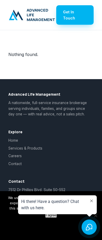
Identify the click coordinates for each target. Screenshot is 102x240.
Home (13, 140)
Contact (15, 164)
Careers (15, 156)
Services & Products (25, 148)
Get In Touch (69, 15)
